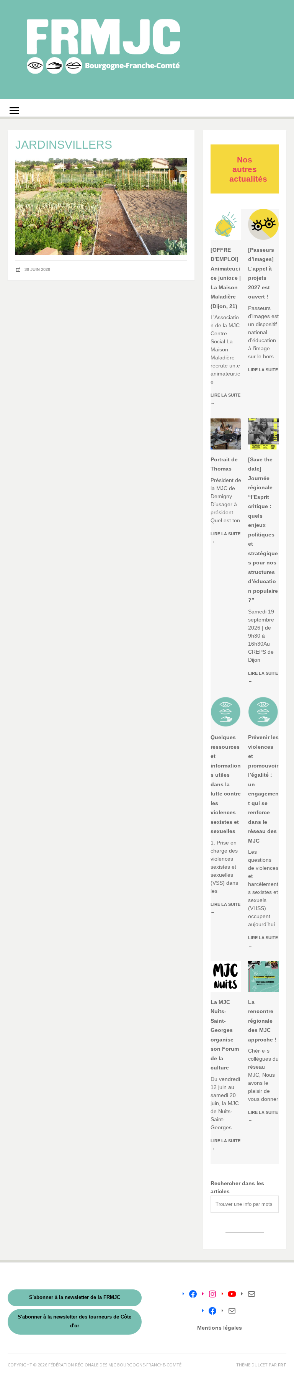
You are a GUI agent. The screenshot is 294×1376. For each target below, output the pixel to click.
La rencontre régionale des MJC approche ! (262, 1021)
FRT (282, 1365)
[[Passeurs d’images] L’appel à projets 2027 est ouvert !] (263, 224)
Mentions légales (219, 1328)
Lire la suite (225, 399)
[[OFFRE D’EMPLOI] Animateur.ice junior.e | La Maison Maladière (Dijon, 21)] (226, 224)
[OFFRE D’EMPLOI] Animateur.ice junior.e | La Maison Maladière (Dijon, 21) (226, 278)
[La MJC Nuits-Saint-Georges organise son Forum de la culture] (226, 976)
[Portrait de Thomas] (226, 433)
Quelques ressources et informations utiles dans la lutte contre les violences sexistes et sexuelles (226, 784)
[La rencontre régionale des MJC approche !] (263, 976)
